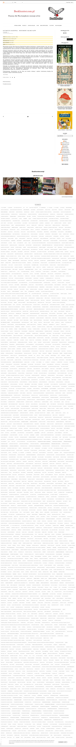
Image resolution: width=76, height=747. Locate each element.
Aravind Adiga (3, 238)
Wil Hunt (73, 682)
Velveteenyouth (4, 673)
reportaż (2, 576)
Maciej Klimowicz (42, 452)
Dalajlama (68, 282)
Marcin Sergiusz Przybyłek (19, 463)
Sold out (24, 613)
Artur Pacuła (36, 238)
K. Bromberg (3, 390)
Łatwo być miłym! (42, 450)
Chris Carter (14, 269)
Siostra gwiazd (47, 602)
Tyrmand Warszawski (36, 666)
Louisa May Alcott (26, 448)
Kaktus (26, 390)
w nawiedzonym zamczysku (6, 675)
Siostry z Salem (63, 602)
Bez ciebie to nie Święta (41, 251)
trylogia (2, 662)
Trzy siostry (72, 662)
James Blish (52, 368)
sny (61, 611)
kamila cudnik (42, 390)
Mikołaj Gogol (11, 483)
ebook (55, 311)
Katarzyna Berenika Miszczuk (6, 395)
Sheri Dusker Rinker (11, 600)
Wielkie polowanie (12, 682)
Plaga (65, 538)
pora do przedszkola (20, 547)
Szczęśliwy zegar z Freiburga (39, 631)
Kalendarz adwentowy (34, 390)
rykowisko (34, 587)
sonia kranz (55, 613)
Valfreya (67, 671)
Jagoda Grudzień (65, 364)
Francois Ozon (17, 331)
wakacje (61, 675)
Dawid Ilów (16, 289)
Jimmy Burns (53, 379)
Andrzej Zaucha (22, 227)
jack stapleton (38, 364)
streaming (70, 624)
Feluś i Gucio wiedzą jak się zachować (61, 326)
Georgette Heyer (40, 337)
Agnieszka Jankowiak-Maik (43, 214)
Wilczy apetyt (3, 684)
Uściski (23, 671)
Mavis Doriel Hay (16, 472)
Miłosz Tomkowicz (58, 483)
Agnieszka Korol (60, 214)
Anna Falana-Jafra (66, 229)
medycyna (64, 472)
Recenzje (24, 25)
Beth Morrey (20, 251)
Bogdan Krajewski (55, 258)
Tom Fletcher (57, 655)
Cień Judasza (64, 269)
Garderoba (28, 333)
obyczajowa (47, 512)
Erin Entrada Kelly (25, 322)
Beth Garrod (13, 251)
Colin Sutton (25, 273)
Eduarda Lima (18, 313)
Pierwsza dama (16, 536)
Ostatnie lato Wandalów (30, 523)
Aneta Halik (61, 227)
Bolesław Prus (4, 260)
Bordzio (9, 260)
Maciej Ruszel (50, 452)
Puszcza (41, 565)
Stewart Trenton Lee (46, 622)
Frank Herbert (24, 331)
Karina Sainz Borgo (71, 390)
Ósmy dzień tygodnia (5, 525)
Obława (32, 512)
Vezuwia (10, 673)
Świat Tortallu (29, 640)
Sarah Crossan (71, 589)
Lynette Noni (26, 450)
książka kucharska (33, 421)
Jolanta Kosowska (71, 384)
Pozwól (13, 556)
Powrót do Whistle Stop (29, 554)
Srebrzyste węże (43, 618)
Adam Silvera (47, 209)
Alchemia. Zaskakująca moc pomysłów (40, 218)
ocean (61, 512)
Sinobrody (34, 602)
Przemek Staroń (60, 558)
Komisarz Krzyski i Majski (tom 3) (53, 410)
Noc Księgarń (63, 507)
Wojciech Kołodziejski (40, 686)
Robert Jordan (36, 578)
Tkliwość (25, 655)
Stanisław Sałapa (4, 620)
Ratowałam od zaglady (70, 569)
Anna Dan (51, 229)
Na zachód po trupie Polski (31, 496)
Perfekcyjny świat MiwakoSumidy (7, 534)
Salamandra (64, 587)
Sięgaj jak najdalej (66, 600)
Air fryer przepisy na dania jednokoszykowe (46, 216)
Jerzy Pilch (24, 377)
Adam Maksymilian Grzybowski (16, 209)
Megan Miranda (29, 474)
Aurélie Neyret (46, 240)
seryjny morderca (59, 598)
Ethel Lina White (47, 322)
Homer (40, 353)
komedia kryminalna (33, 410)
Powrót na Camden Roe (39, 554)
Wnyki (23, 686)
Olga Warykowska (62, 516)
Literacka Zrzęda (65, 149)
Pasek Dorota (67, 527)
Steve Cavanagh (30, 622)
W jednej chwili (61, 673)
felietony (34, 326)
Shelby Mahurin (68, 598)
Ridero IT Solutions (15, 578)
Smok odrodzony (47, 611)
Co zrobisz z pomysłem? (5, 273)
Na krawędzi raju (4, 494)
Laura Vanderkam (58, 432)
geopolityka (68, 335)
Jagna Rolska (57, 364)
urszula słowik (11, 671)
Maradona (25, 461)
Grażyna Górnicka (4, 342)
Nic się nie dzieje (4, 503)
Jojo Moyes (40, 384)
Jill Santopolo (42, 379)
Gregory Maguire (13, 342)
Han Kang (58, 346)
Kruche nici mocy (67, 417)
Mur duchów (26, 492)
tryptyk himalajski (18, 662)
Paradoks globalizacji (48, 527)
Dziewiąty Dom (25, 311)
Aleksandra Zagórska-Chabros (66, 220)
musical (31, 492)
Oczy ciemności (4, 514)
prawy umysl (66, 556)
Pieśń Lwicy (60, 536)
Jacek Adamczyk (9, 364)
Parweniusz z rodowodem (58, 527)
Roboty (47, 580)
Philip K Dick (40, 534)
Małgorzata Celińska (65, 150)
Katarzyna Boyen (17, 395)
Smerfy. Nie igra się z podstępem (30, 611)
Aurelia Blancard (26, 240)
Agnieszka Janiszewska (32, 214)
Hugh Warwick (55, 353)
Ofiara (63, 514)
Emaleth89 (65, 146)
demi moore (52, 289)
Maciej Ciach (35, 452)
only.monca (65, 155)
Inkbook (68, 355)
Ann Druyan (37, 229)
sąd (52, 591)
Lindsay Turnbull (47, 439)
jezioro (2, 379)
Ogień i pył (16, 516)
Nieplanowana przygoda (38, 505)
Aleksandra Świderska (53, 220)
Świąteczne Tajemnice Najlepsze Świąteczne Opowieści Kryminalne (13, 642)
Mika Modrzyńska (47, 481)
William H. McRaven (38, 684)
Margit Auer (52, 463)
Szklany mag (3, 633)
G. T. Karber (3, 333)
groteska (30, 342)
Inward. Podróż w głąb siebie (42, 357)
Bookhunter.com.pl (65, 144)
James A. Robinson (45, 368)
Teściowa (51, 651)
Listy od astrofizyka (21, 441)
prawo (61, 556)
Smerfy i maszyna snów (17, 611)
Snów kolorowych (55, 611)
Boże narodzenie (16, 260)
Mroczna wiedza (12, 492)
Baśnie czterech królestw (32, 247)
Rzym (51, 587)
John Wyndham (34, 384)
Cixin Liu (32, 271)
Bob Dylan (21, 258)
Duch (14, 304)
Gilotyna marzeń (54, 337)
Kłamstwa (7, 408)
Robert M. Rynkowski (53, 578)
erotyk (35, 322)
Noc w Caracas (71, 507)
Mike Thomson (60, 481)
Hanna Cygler (64, 346)
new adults (65, 501)
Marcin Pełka (9, 463)
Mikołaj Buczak (4, 483)
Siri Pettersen (70, 602)
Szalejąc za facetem (5, 631)
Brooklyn (29, 262)
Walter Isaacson (26, 677)
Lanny (67, 430)
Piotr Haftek (23, 538)
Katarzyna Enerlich (26, 395)
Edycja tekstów (52, 313)
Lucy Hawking (44, 448)
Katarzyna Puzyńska (22, 399)
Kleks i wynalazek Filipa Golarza (55, 406)
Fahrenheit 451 (52, 324)
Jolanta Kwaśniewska (5, 386)
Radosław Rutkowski (61, 567)
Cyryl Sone (11, 278)
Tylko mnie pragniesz (65, 664)
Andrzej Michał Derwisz (5, 227)
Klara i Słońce (12, 406)
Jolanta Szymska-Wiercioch (16, 386)
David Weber (10, 289)
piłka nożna (10, 538)
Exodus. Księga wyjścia (31, 324)
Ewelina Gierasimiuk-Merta (20, 324)
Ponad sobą (58, 545)
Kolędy (72, 408)
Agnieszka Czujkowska (5, 214)
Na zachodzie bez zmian (19, 496)
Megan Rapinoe (36, 474)
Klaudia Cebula (65, 147)
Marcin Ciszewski (52, 461)
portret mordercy (15, 549)
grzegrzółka (11, 344)
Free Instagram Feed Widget (67, 196)
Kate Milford (62, 399)
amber (12, 225)
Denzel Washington (69, 289)
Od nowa (28, 514)
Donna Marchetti (12, 300)
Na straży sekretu (54, 494)
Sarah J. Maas (11, 591)
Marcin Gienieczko (69, 461)
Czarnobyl (42, 278)
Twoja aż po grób (28, 664)
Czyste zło (54, 282)
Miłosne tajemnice (50, 483)
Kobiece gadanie (35, 408)
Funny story (68, 331)
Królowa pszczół (48, 417)
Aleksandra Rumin (34, 220)
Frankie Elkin (31, 331)
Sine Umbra (28, 602)
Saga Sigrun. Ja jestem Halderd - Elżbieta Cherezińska (65, 85)
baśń (55, 247)
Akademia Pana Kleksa (60, 216)
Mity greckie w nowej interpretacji (59, 485)
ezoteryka (40, 324)
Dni (29, 293)
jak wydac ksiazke (64, 366)
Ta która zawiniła (20, 644)
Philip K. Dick (47, 534)
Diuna (26, 291)
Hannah (69, 346)
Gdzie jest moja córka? (28, 335)
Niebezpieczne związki (5, 505)
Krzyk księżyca (64, 419)
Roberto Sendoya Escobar (22, 580)
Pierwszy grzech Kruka (24, 536)
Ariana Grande (10, 238)
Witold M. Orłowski (65, 684)
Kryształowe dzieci (36, 419)
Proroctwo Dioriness (44, 558)
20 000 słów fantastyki (33, 207)
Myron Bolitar (49, 492)
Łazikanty (49, 450)
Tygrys (52, 664)
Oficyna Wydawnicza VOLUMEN (6, 516)
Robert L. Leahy (44, 578)
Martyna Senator (13, 470)
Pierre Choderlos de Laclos (67, 534)
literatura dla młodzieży (57, 441)
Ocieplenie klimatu (67, 512)
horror (49, 353)
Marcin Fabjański (61, 461)
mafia (61, 452)
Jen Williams (27, 375)
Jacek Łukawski (16, 364)
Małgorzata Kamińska (31, 459)
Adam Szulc (60, 209)
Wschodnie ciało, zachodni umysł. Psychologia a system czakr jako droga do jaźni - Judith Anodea (64, 107)
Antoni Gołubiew (34, 236)
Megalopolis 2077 (21, 474)
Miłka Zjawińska (42, 483)
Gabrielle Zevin (10, 333)
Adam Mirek (33, 209)
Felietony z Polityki (41, 326)
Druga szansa (48, 302)
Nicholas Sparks (20, 503)
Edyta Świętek (59, 313)
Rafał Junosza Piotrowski (19, 569)
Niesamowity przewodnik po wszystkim (61, 505)
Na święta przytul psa (63, 494)
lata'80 (2, 432)
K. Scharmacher (10, 390)
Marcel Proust (38, 461)
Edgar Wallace (11, 313)
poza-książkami (66, 554)
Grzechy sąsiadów (46, 342)
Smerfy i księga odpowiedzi (6, 611)
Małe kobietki (23, 459)
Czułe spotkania (66, 280)
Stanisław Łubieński (69, 618)
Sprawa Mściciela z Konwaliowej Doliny (8, 618)
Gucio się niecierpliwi (39, 344)
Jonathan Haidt (26, 386)
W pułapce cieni (30, 675)
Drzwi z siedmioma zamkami (6, 304)
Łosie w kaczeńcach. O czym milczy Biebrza (60, 450)
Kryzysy (43, 419)
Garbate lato (22, 333)
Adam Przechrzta (40, 209)
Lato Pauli (7, 432)
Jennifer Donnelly (51, 375)
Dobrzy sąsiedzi (64, 293)
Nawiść (44, 501)
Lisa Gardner (67, 439)
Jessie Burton (47, 377)
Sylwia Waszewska (22, 629)
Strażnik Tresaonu (62, 624)
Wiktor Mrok (57, 682)
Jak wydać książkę (4, 368)
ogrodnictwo (32, 516)
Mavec (10, 472)
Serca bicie (20, 598)
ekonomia (10, 315)
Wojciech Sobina (66, 686)
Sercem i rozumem (36, 598)
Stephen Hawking (58, 620)
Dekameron (47, 289)
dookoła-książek (20, 300)
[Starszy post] (52, 116)
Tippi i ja (20, 655)
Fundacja (62, 331)
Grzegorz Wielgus (4, 344)
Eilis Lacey (70, 313)
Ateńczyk (59, 238)
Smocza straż (40, 611)
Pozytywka (18, 556)
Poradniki (71, 547)
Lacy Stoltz (41, 430)
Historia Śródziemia (18, 353)
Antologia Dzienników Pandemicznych (8, 236)
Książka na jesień (42, 421)
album (30, 218)
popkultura (3, 547)
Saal (59, 587)
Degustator (41, 289)
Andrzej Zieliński (30, 227)
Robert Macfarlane (62, 578)
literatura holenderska (24, 443)
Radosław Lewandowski (50, 567)
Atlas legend (68, 238)
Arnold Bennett (22, 238)
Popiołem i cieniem (71, 545)
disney (22, 291)
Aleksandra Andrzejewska (6, 220)
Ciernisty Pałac (71, 269)
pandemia (8, 527)
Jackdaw (43, 364)
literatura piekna (65, 443)
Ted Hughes (9, 651)
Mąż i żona (44, 472)
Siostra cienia (40, 602)
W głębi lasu (54, 673)
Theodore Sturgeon (30, 653)
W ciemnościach (30, 673)
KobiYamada (66, 408)
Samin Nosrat (3, 589)
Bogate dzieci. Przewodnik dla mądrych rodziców (41, 258)
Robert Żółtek (12, 580)
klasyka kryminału (25, 406)
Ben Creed (41, 249)
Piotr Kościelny (30, 538)
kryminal (9, 419)
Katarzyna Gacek (34, 395)
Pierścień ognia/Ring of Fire (6, 536)
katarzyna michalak (36, 397)
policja (18, 545)
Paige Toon (42, 525)
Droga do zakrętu (21, 302)
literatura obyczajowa (55, 443)
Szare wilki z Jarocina (14, 631)
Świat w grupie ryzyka (37, 640)
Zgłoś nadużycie (65, 164)
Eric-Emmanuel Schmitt (5, 322)
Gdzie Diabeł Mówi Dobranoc (6, 335)
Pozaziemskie (3, 556)
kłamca (2, 408)
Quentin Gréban (60, 565)
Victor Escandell (16, 673)
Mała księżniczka (4, 459)
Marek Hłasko (45, 463)
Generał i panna (55, 335)
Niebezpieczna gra (62, 503)
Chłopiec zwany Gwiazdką (6, 269)
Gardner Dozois (35, 333)
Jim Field (48, 379)
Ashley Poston (52, 238)
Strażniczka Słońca (49, 624)
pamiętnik (62, 525)
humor (61, 353)
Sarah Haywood (4, 591)
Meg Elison (14, 474)
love (32, 448)
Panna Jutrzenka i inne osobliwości (28, 527)
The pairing (22, 653)
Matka (67, 470)
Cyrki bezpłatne (4, 278)
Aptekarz (67, 236)
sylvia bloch (8, 629)
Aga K (65, 141)
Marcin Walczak (38, 463)
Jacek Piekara (23, 364)
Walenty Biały (3, 677)
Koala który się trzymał (25, 408)
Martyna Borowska (4, 470)
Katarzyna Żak (49, 399)
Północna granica (25, 556)
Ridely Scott (3, 578)
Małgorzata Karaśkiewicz (42, 459)
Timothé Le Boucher (5, 655)
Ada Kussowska (69, 207)
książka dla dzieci (24, 421)
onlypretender (65, 157)
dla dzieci (38, 291)
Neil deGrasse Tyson (51, 501)
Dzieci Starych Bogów (70, 304)
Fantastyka (17, 326)
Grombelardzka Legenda (22, 342)
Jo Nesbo (59, 379)
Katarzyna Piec (4, 399)
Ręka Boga (52, 576)
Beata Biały (60, 247)
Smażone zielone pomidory (56, 609)
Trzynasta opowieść (20, 664)
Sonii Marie (61, 613)
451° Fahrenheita (42, 207)
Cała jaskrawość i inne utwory (54, 262)
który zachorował (4, 428)
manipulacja (18, 461)
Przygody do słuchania (68, 560)
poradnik (54, 547)
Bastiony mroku (18, 247)
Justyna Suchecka (61, 388)
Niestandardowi (4, 507)
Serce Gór (29, 598)
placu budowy (60, 538)
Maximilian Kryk (37, 472)
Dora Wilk (43, 300)
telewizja (15, 651)
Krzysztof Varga (4, 421)
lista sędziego (3, 441)
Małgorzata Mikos (52, 459)
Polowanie (29, 545)
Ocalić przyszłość (54, 512)
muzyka (43, 492)
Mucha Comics (19, 492)
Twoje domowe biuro (45, 664)
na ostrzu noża (33, 494)
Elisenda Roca (61, 315)
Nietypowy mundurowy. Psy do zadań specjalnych (18, 507)
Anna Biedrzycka (44, 229)
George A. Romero (4, 337)
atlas (63, 238)
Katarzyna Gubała (53, 395)
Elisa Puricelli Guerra (42, 315)
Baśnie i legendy (42, 247)
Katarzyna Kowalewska (5, 397)
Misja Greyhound (4, 485)
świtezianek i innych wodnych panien (8, 644)
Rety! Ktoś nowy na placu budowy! (41, 576)
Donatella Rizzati (4, 300)
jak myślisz (12, 366)
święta (66, 642)
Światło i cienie (47, 640)
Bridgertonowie (72, 260)
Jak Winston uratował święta (53, 366)
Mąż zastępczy (51, 472)
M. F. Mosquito (21, 452)
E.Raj (52, 311)
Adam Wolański (67, 209)
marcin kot (3, 463)
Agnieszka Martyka (4, 216)
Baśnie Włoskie (50, 247)
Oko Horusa (43, 516)
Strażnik (56, 624)
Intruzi (17, 357)
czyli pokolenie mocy (23, 282)
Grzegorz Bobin (55, 342)
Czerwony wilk (29, 280)
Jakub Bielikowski (22, 368)
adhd (73, 209)
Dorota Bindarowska (56, 300)
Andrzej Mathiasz (65, 225)
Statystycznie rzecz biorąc (23, 620)
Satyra (48, 591)
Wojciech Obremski (58, 686)
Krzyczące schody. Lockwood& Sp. (52, 419)
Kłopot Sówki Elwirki (15, 408)
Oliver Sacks (69, 516)
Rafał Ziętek (28, 569)
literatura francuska (13, 443)
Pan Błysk (3, 527)
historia (2, 353)
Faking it (57, 324)
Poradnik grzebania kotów (63, 547)
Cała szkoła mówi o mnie (66, 262)
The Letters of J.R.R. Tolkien (13, 653)
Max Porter (23, 472)
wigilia (34, 682)
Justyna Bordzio (53, 388)
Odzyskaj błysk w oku (56, 514)
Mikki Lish (67, 481)
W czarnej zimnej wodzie (45, 673)
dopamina (27, 300)
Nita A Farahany (57, 507)
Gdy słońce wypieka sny (66, 333)
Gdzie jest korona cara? (18, 335)
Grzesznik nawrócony (20, 344)
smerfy (64, 609)
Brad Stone (30, 260)
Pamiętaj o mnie (56, 525)
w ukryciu (56, 675)
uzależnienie (48, 671)
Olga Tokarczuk (54, 516)
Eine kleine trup (4, 315)
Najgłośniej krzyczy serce (63, 496)
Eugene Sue (57, 322)
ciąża (40, 269)
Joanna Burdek (65, 379)
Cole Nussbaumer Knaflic (17, 273)
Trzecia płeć (42, 662)
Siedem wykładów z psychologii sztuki (53, 600)
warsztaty (44, 677)
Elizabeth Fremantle (69, 315)
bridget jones (8, 262)
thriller (44, 653)
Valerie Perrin (61, 671)
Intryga (21, 357)
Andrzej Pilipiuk (15, 227)
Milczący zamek (26, 483)
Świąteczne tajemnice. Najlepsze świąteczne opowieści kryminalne (41, 642)
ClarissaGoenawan (61, 271)
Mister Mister (11, 485)
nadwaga (47, 496)
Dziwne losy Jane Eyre (34, 311)
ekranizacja (16, 315)
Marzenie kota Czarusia (59, 470)
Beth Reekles (33, 251)
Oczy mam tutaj (11, 514)
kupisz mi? (53, 428)
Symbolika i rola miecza (32, 629)
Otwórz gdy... (66, 523)
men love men (61, 474)
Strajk (42, 624)
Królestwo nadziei (32, 417)
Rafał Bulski (3, 569)
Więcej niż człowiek (21, 682)
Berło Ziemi (47, 249)
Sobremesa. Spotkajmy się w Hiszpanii (8, 613)
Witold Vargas (4, 686)
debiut (27, 289)
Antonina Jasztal (48, 236)
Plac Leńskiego (52, 538)
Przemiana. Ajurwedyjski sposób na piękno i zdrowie (11, 560)
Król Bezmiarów (16, 417)
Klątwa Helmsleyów (43, 406)
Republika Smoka (9, 576)
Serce (25, 598)
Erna (31, 322)
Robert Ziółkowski (4, 580)
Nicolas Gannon (28, 503)
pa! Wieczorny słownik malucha (27, 525)
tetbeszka (57, 651)
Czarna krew (35, 278)
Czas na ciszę (57, 278)
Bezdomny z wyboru (59, 251)
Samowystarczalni (23, 589)
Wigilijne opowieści (40, 682)
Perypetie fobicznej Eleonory (27, 534)
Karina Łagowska (62, 390)
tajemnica (55, 644)
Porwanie (44, 549)
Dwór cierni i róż (45, 304)
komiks (39, 410)
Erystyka (40, 322)
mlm (68, 485)
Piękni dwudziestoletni (68, 536)
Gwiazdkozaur (34, 346)
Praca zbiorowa (38, 556)
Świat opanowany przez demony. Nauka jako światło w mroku (12, 640)
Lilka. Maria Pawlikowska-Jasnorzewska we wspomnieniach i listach (29, 439)
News (70, 501)
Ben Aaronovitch (34, 249)
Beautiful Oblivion (25, 249)
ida (34, 355)
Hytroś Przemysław (5, 355)
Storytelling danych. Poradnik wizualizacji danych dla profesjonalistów (15, 624)
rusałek (20, 587)
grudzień (39, 342)
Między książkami (17, 481)
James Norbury (66, 368)
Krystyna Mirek (28, 419)
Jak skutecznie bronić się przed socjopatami (38, 366)
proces (31, 558)
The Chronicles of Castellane (66, 651)
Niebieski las (13, 505)
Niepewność (30, 505)
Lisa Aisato (61, 439)
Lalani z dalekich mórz (49, 430)
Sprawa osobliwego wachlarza (24, 618)
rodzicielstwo (57, 580)
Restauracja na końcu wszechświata (21, 576)
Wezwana (70, 677)
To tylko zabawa (39, 655)
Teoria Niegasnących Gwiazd (24, 651)
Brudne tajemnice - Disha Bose (64, 63)
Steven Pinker (37, 622)
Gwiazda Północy (12, 346)
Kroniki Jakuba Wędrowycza (6, 417)
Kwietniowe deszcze (19, 430)
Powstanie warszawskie (50, 554)
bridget (2, 262)
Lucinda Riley (37, 448)
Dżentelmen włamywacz (44, 311)
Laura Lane (43, 432)
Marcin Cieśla (45, 461)
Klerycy (64, 406)
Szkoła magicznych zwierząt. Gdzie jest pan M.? (29, 633)
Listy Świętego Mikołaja (31, 441)
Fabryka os (45, 324)
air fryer (34, 216)
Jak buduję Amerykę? (5, 366)
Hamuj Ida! (53, 346)
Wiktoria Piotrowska (66, 682)
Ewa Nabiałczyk (68, 322)
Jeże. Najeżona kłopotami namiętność (12, 379)
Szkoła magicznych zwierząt (13, 633)
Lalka (57, 430)
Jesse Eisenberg (41, 377)
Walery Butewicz (11, 677)
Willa (21, 684)
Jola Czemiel (46, 384)
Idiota (43, 355)
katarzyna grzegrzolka (44, 395)
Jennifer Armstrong (35, 375)
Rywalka (46, 587)
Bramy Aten (36, 260)
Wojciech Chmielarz (30, 686)
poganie (9, 545)
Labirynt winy (35, 430)
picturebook (58, 534)
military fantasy (34, 483)
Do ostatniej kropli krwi (36, 293)
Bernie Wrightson (54, 249)
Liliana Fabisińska (10, 439)
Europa (62, 322)
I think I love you (13, 355)
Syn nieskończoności (62, 629)
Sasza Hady (44, 591)
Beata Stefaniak (11, 249)
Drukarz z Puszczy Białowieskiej (59, 302)
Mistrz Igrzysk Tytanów (20, 485)
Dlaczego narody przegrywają (47, 291)
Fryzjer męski (56, 331)
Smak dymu (36, 609)
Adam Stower (54, 209)
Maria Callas (65, 463)
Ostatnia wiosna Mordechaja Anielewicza (16, 523)
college (31, 273)
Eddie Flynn (68, 311)
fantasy (22, 326)
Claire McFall (38, 271)
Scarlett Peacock (58, 591)
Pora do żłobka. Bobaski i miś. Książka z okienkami (35, 547)
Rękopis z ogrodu (59, 576)
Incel (59, 355)
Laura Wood (65, 432)
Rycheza (29, 587)
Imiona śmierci (53, 355)
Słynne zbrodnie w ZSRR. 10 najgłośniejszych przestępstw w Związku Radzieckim (16, 609)
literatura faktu (4, 443)
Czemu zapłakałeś (21, 280)
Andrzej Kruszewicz (56, 225)
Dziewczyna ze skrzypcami (16, 311)
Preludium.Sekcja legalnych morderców (15, 558)
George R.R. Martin (31, 337)
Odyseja (48, 514)
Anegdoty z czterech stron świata (50, 227)
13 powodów (10, 207)
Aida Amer (29, 216)
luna (66, 448)
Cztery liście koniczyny (51, 280)
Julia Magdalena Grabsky (21, 388)
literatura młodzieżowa (45, 443)
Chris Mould (21, 269)
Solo (29, 613)
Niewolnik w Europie (42, 507)
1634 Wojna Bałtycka (18, 207)
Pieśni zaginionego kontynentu (40, 536)
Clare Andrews (54, 271)
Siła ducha (9, 602)
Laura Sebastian (50, 432)
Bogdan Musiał (63, 258)
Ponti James (64, 545)
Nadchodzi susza (41, 496)
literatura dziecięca (68, 441)
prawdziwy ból (55, 556)
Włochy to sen (18, 686)
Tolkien (45, 655)
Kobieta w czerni (43, 408)
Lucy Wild (50, 448)
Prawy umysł (3, 558)
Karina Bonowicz (54, 390)
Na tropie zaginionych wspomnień (7, 496)
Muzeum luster (38, 492)
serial (53, 598)
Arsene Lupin (29, 238)
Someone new (41, 613)
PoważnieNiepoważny (65, 152)
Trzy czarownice (49, 662)
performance (17, 534)
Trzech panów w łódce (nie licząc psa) (31, 662)
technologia (3, 651)
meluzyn (56, 474)
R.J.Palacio (67, 565)
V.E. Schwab (55, 671)
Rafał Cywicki (10, 569)
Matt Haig (72, 470)
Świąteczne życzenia (59, 642)
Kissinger (6, 406)
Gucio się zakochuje (56, 344)
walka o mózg (18, 677)
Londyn (19, 448)
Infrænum (63, 355)
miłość (65, 483)
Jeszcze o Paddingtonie (56, 377)
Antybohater (55, 236)
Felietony (52, 25)
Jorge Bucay (40, 386)
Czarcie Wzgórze (28, 278)
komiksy (44, 410)
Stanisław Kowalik (60, 618)
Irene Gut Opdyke (59, 357)
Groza (35, 342)
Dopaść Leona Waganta (35, 300)
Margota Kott (58, 463)
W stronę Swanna (49, 675)
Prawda (49, 556)
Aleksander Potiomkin (64, 218)
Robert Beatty (29, 578)
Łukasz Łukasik (4, 452)
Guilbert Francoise (65, 344)
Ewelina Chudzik (10, 324)
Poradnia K (49, 547)
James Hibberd (59, 368)
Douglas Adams (72, 300)
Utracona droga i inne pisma (32, 671)
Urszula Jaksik (4, 671)
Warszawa (39, 677)
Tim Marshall (68, 653)
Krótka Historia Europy (57, 417)
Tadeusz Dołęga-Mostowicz (37, 644)
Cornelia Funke (66, 273)
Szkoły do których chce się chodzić (47, 633)
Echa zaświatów (61, 311)
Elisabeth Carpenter (53, 315)
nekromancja (59, 501)
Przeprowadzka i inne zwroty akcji (34, 560)
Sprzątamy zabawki (35, 618)
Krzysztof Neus (72, 419)
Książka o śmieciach (51, 421)
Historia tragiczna (27, 353)
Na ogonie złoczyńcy (25, 494)
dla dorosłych (31, 291)
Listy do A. (14, 441)
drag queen (10, 302)
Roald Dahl (23, 578)
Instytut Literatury (10, 357)
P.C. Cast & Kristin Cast (15, 525)
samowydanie (15, 589)
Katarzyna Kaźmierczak (63, 395)
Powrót (21, 554)
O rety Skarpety (26, 512)
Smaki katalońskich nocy (44, 609)
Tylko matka (57, 664)
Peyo (36, 534)
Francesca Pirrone (4, 331)
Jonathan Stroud (33, 386)
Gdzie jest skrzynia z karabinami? (41, 335)
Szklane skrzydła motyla (60, 631)
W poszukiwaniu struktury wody (19, 675)
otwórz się (73, 523)
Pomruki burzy (43, 545)
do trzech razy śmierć (54, 293)
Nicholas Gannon (12, 503)
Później (32, 556)
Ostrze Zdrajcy (40, 523)
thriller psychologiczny (52, 653)
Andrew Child (40, 225)
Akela (67, 216)
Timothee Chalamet (14, 655)
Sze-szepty (48, 631)
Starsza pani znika (12, 620)
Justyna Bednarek (44, 388)
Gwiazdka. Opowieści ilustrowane (23, 346)
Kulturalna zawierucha (45, 428)
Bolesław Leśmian (71, 258)
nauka (2, 501)
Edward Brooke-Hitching (34, 313)
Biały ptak (72, 251)
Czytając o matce (61, 282)
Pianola (52, 534)
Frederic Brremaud (39, 331)
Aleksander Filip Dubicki (54, 218)
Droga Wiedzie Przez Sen (31, 302)
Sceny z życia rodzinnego (68, 591)
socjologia (19, 613)
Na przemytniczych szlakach (43, 494)
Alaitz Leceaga (14, 218)
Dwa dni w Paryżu (36, 304)
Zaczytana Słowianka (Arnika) (65, 154)
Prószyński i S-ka (52, 558)
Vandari (72, 671)
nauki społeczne (8, 501)
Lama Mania (62, 430)
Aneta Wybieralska (4, 229)
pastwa (73, 527)
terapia (32, 651)
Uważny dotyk (42, 671)
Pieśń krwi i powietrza (52, 536)
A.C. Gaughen (49, 207)
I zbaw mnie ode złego (22, 355)
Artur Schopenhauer (44, 238)
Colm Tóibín (36, 273)
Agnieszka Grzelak (22, 214)
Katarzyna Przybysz (12, 399)
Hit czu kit (35, 353)
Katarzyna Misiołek (45, 397)
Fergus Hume (72, 326)
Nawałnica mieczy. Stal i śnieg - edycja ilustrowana (31, 501)
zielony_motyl (65, 160)
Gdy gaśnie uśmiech (56, 333)
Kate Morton (69, 399)
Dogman (69, 293)
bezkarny (66, 251)
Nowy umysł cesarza (14, 512)
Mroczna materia (4, 492)
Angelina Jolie (12, 229)
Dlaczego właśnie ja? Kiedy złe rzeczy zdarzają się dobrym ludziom (14, 293)
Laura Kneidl (36, 432)
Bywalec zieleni (44, 262)
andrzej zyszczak (38, 227)
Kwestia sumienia (10, 430)
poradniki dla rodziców (5, 549)
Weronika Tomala (64, 677)
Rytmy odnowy (40, 587)
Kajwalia (22, 390)
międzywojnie (30, 481)
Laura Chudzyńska (29, 432)
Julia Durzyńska (71, 386)
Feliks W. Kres (49, 326)
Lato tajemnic (13, 432)
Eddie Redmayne (4, 313)
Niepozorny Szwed (48, 505)
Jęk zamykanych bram (25, 379)
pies (32, 536)
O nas (37, 25)
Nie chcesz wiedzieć (44, 503)
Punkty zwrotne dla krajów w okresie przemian (29, 565)
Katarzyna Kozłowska (16, 397)
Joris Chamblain (48, 386)
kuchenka (20, 428)
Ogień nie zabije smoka (24, 516)
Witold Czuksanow (55, 684)
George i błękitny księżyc (14, 337)
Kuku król (26, 428)
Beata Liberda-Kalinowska (69, 247)
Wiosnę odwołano (47, 684)
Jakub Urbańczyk (36, 368)
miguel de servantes (39, 481)
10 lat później (3, 207)
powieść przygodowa (14, 554)
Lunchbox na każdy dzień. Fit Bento (8, 450)
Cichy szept (58, 269)
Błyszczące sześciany (13, 258)
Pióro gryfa (46, 538)
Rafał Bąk (68, 567)
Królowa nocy (40, 417)
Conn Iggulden (50, 273)
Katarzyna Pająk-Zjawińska (65, 397)
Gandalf (16, 333)
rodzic (51, 580)
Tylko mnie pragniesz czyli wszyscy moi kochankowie (11, 666)
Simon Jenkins (22, 602)
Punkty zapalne (15, 565)
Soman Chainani (34, 613)
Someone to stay (48, 613)
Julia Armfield (64, 386)
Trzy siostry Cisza (4, 664)
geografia (62, 335)
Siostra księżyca (55, 602)
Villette (23, 673)
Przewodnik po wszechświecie (48, 560)
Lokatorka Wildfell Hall (12, 448)
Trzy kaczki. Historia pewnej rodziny (61, 662)
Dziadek (62, 304)
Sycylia (2, 629)
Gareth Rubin (42, 333)
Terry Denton (38, 651)
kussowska (3, 430)
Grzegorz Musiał (71, 342)
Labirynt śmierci (27, 430)
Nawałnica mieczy (16, 501)
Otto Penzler (60, 523)
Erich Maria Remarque (16, 322)
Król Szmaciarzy (24, 417)
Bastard (12, 247)
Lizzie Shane (3, 448)
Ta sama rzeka (28, 644)
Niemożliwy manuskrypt (22, 505)
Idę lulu (38, 355)
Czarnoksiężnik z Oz (49, 278)
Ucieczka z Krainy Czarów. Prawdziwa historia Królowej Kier (53, 666)
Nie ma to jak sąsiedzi (53, 503)
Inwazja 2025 (52, 357)
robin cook (30, 580)
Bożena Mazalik (24, 260)
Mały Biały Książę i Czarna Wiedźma (8, 461)
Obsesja (41, 512)
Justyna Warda (69, 388)
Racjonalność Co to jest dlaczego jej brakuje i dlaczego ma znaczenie (22, 567)
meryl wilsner (69, 474)
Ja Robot (2, 364)
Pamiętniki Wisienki (69, 525)
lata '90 (71, 430)
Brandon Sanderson (51, 260)
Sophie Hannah (68, 613)
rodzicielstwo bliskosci (66, 580)
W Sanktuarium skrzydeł (39, 675)
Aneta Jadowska (68, 227)
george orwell (24, 337)
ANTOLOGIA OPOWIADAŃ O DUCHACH (23, 236)
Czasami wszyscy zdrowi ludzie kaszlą (8, 280)
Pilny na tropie (4, 538)
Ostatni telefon (4, 523)
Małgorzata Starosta (69, 459)
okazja (38, 516)
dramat (15, 302)
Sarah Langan (18, 591)
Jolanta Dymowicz (62, 384)
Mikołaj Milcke (18, 483)
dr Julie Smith (3, 302)
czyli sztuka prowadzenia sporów (35, 282)
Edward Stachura (44, 313)
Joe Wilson (21, 384)
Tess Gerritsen (45, 651)
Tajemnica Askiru (62, 644)
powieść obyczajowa (5, 554)
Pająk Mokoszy (48, 525)
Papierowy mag (39, 527)
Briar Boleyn (65, 260)
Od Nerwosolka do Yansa (20, 514)
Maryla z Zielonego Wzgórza (38, 470)
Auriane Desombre (53, 240)
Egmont (65, 313)
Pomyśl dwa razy (51, 545)
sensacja (14, 598)
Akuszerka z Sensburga (5, 218)
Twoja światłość (36, 664)
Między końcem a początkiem (6, 481)
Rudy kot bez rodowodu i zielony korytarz (9, 587)
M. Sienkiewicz (28, 452)
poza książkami (59, 554)
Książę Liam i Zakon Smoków (14, 421)
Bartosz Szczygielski (5, 247)
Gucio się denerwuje (30, 344)
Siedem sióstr (41, 600)
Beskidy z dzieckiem (63, 249)
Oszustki (46, 523)
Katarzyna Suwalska (31, 399)
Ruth (25, 587)
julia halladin (11, 388)
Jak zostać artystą (13, 368)
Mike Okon (54, 481)
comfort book (43, 273)
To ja (30, 655)
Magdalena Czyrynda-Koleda (69, 452)
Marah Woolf (30, 461)
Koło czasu (20, 410)
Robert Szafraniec (71, 578)
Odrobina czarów (42, 514)
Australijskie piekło (63, 240)
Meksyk (42, 474)
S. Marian (55, 587)
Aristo (16, 238)
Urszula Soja (18, 671)
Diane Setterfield (15, 291)
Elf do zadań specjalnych (32, 315)
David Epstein (3, 289)
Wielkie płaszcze (4, 682)
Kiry (2, 406)
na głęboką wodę (69, 492)
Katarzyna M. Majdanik (26, 397)
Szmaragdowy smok (59, 633)
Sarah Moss (31, 591)
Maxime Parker (30, 472)
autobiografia (71, 240)
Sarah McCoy (24, 591)
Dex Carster (3, 291)
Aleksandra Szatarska (43, 220)
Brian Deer (59, 260)
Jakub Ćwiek (29, 368)
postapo (69, 549)
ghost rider (47, 337)
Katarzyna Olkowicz (54, 397)
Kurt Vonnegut (67, 428)
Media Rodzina (58, 472)
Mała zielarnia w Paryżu (14, 459)
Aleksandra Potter (25, 220)
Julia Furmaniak (4, 388)
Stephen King (23, 622)
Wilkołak (17, 684)
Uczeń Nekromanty (70, 666)
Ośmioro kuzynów (52, 523)
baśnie (24, 247)
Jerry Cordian (3, 377)
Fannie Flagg (63, 324)
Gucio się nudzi (48, 344)
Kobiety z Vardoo (59, 408)
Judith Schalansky (56, 386)
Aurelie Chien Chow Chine (36, 240)
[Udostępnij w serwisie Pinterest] (14, 77)
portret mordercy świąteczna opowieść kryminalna (30, 549)
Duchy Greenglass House (27, 304)
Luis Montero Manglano (58, 448)
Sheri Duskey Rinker (21, 600)
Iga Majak (47, 355)
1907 (24, 207)
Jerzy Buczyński (17, 377)
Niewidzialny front (33, 507)
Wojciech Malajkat (49, 686)
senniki (9, 598)
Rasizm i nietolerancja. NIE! (59, 569)
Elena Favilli (22, 315)
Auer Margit (19, 240)
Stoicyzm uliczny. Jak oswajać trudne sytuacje (60, 622)
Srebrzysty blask (51, 618)
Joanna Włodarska (13, 384)
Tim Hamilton (61, 653)
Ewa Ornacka (3, 324)
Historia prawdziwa (9, 353)
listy (9, 441)
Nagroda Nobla (54, 496)
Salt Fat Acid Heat (71, 587)
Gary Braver (48, 333)
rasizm (50, 569)
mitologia (39, 485)
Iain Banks (30, 355)
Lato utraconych (21, 432)
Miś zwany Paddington (31, 485)
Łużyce (9, 452)
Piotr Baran (16, 538)
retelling (31, 576)
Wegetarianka (56, 677)
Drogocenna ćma (41, 302)
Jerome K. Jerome (68, 375)
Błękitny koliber (4, 258)
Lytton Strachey (34, 450)
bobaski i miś (27, 258)
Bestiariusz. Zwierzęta (5, 251)
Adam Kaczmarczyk (4, 209)
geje (50, 335)
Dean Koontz (22, 289)
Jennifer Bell (43, 375)
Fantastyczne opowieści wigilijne (7, 326)
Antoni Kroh (41, 236)
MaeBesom (56, 452)
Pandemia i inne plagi (15, 527)
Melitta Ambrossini (49, 474)
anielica (32, 229)
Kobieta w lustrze (51, 408)
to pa (34, 655)
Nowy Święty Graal (4, 512)
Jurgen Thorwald (36, 388)
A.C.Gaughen (56, 207)
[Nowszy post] (3, 116)
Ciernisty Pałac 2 (12, 271)
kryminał (14, 419)
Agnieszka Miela (13, 216)
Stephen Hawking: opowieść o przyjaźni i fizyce (10, 622)
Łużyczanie (15, 452)
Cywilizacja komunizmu (19, 278)
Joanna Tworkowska (5, 384)
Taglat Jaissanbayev (48, 644)
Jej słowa (3, 375)
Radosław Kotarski (41, 567)
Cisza (18, 271)
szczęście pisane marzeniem (26, 631)
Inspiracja (3, 357)
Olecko (48, 516)
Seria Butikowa (48, 598)
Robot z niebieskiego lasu (39, 580)
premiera (26, 558)
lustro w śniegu (19, 450)
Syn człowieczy (41, 629)
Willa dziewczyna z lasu (28, 684)
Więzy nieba (29, 682)
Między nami (24, 481)
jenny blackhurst (59, 375)
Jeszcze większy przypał (67, 377)
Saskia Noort (37, 591)
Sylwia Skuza (14, 629)
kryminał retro (20, 419)
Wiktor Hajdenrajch (50, 682)
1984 (27, 207)
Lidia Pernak (3, 439)
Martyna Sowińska (21, 470)
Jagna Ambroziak (50, 364)
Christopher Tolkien (29, 269)
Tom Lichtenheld (65, 655)
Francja (11, 331)
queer (54, 565)
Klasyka (18, 406)
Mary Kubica (29, 470)
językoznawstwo (34, 379)
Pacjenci (36, 525)
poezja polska (3, 545)
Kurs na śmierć (59, 428)
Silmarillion (3, 602)
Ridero (8, 578)
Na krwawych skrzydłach (14, 494)
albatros (25, 218)
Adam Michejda (26, 209)
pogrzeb (14, 545)
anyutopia (62, 236)
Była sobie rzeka (36, 262)
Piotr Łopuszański (38, 538)
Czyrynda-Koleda (47, 282)
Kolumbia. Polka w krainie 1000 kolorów (8, 410)
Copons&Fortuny (58, 273)
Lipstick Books (55, 439)
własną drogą (11, 686)
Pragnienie (45, 556)
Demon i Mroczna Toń (60, 289)
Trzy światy (12, 664)
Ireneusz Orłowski (67, 357)
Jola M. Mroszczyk (54, 384)
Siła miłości (15, 602)
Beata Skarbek (3, 249)
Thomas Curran (38, 653)
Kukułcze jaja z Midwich (34, 428)
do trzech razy (46, 293)
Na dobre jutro (61, 492)
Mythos (55, 492)
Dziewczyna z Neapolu (5, 311)
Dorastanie (48, 300)
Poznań (9, 556)
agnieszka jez (52, 214)
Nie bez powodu (35, 503)
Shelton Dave (3, 600)
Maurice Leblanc (4, 472)
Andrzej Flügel (48, 225)
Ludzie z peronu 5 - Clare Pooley (65, 129)
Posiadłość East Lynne (62, 549)
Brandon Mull (43, 260)
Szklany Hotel (70, 631)
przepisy (24, 560)
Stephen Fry (50, 620)
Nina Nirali (50, 507)
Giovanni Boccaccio (63, 337)
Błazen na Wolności (65, 142)
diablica (9, 291)
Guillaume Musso (4, 346)
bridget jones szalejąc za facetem (19, 262)
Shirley (27, 600)
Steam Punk (38, 620)
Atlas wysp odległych (5, 240)
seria (42, 598)
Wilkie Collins (10, 684)
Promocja (36, 558)
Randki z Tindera (44, 569)
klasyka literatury (34, 406)
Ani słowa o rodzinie (25, 229)
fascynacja (28, 326)
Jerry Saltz (10, 377)
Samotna (9, 589)
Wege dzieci (50, 677)
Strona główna (17, 25)
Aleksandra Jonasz (16, 220)
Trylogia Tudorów (9, 662)
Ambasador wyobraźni (5, 225)
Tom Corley (51, 655)
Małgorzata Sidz (60, 459)
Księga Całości (68, 421)
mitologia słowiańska (46, 485)
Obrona (37, 512)
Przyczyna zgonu (58, 560)
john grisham (27, 384)
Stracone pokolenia (35, 624)
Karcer (48, 390)
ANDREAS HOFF (34, 225)
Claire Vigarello (46, 271)
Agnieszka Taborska (21, 216)
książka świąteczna (60, 421)
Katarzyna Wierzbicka (41, 399)
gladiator (70, 337)
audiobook (13, 240)
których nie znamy (13, 428)
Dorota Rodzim (64, 300)
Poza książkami (58, 25)
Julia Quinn (29, 388)
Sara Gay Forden (63, 589)
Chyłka (36, 269)
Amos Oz (28, 225)
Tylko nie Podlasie (27, 666)
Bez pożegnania (51, 251)
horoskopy (45, 353)
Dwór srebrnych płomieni (55, 304)
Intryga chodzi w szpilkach (30, 357)
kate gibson (56, 399)
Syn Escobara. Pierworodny (51, 629)
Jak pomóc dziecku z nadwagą (22, 366)
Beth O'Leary (26, 251)
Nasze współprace (44, 25)
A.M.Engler (62, 207)
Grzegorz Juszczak (62, 342)
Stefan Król (44, 620)
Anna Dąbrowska (58, 229)
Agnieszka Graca (14, 214)
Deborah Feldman (33, 289)
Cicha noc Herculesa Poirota (48, 269)
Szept (53, 631)
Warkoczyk (33, 677)
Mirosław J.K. (70, 483)
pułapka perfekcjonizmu (5, 565)
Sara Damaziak (55, 589)
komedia (25, 410)
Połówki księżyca (35, 545)
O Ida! (21, 512)
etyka (52, 322)
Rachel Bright (3, 567)
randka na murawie (36, 569)
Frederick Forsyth (48, 331)
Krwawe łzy (3, 419)
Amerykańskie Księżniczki (20, 225)
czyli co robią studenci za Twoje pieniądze (9, 282)
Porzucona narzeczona (51, 549)
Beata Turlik (18, 249)
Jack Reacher (30, 364)
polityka (23, 545)
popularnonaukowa (10, 547)
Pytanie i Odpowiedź (48, 565)
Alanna (20, 218)
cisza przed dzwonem (25, 271)
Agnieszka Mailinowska (69, 214)
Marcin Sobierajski (29, 463)
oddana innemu (35, 514)
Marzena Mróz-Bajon (50, 470)
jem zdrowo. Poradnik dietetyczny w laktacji (15, 375)
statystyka (32, 620)
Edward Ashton (25, 313)
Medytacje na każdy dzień (6, 474)
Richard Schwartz (67, 576)
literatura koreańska (34, 443)
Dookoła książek (31, 25)
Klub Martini (70, 406)
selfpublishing (4, 598)
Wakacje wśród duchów (68, 675)
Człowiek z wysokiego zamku (39, 280)
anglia (18, 229)
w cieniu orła (36, 673)
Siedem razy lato (34, 600)
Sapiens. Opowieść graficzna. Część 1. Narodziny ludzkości (39, 589)
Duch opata (19, 304)
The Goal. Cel (3, 653)
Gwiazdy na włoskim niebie (44, 346)
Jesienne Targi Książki (32, 377)
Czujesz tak (59, 280)
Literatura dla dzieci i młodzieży (44, 441)
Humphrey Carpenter (68, 353)
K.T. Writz (17, 390)
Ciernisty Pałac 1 (4, 271)
